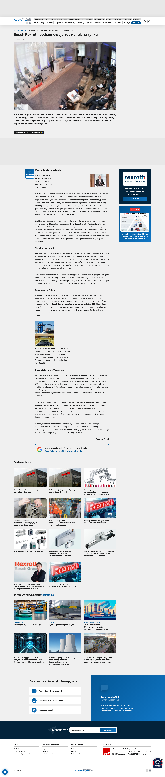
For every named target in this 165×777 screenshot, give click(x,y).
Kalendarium (117, 23)
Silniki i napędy (38, 19)
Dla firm (136, 23)
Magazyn (126, 23)
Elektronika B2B (76, 749)
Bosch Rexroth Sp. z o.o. (135, 188)
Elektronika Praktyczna (78, 754)
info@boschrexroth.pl (135, 194)
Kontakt (16, 749)
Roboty (47, 19)
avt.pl (145, 754)
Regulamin (45, 749)
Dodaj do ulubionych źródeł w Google (27, 132)
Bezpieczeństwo (99, 19)
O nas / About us (19, 751)
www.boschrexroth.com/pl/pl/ (135, 191)
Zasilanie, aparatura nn (76, 19)
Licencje (45, 751)
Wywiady (89, 23)
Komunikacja (89, 19)
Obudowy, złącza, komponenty (122, 19)
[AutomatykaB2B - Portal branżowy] (22, 19)
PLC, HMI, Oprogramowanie (59, 19)
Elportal (73, 751)
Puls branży (107, 23)
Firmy (42, 23)
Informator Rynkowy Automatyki (24, 754)
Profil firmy (135, 199)
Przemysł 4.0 (137, 19)
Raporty (81, 23)
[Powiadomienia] (5, 772)
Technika (97, 23)
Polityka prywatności (49, 754)
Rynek (36, 23)
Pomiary (108, 19)
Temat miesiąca (70, 23)
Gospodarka (59, 23)
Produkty (49, 23)
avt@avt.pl (147, 752)
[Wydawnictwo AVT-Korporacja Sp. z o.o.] (106, 752)
